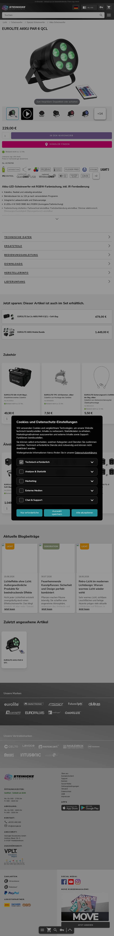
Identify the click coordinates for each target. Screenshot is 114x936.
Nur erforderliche (29, 512)
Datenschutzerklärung (86, 452)
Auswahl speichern (57, 513)
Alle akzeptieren (84, 512)
